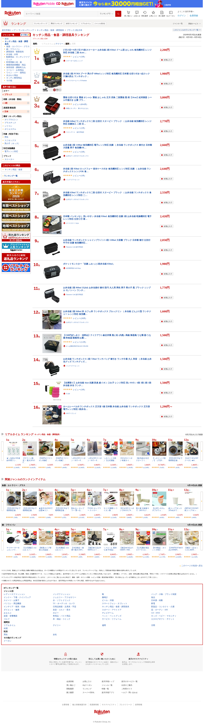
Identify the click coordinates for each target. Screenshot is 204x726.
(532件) (64, 557)
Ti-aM (68, 393)
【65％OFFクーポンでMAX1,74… (127, 509)
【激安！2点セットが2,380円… (191, 549)
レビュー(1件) (79, 128)
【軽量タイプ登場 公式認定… (45, 549)
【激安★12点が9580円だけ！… (94, 549)
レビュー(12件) (79, 342)
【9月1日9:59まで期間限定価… (30, 509)
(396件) (113, 557)
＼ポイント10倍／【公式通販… (110, 459)
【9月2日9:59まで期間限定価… (175, 459)
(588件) (97, 557)
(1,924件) (195, 467)
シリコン (8, 126)
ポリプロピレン (11, 119)
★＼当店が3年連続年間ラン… (13, 459)
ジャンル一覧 (178, 23)
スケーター (9, 159)
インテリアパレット (73, 179)
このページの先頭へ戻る (192, 566)
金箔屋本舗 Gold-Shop (73, 268)
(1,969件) (49, 557)
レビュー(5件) (79, 57)
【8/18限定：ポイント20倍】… (159, 549)
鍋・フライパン (13, 49)
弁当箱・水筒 (12, 54)
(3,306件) (17, 467)
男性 (6, 137)
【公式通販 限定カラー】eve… (142, 549)
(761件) (161, 467)
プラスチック (10, 123)
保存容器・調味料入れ (16, 67)
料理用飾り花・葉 (14, 62)
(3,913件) (81, 517)
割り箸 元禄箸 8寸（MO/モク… (142, 509)
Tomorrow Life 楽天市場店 (74, 247)
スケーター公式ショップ (74, 61)
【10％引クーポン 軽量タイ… (126, 459)
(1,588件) (33, 557)
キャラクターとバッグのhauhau (76, 80)
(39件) (80, 557)
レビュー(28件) (79, 318)
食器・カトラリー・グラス (18, 46)
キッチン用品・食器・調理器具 (50, 30)
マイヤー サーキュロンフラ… (13, 549)
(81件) (178, 467)
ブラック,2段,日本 (74, 30)
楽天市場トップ (9, 30)
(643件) (161, 517)
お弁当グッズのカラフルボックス (77, 156)
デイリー (59, 44)
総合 (7, 39)
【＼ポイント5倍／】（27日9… (159, 459)
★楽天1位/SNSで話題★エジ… (46, 509)
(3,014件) (98, 517)
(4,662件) (33, 467)
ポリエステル (10, 129)
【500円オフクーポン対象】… (45, 459)
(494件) (64, 467)
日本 (6, 111)
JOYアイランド (71, 413)
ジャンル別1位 (99, 23)
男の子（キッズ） (12, 143)
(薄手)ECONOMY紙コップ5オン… (192, 509)
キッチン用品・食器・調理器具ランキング (61, 34)
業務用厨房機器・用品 (16, 65)
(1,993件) (130, 467)
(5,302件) (98, 467)
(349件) (194, 517)
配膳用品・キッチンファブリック (18, 58)
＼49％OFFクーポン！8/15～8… (78, 459)
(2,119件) (146, 557)
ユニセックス (10, 140)
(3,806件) (130, 557)
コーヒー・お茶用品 (15, 70)
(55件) (16, 557)
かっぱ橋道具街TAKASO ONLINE (77, 346)
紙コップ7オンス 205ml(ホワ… (175, 509)
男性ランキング (56, 23)
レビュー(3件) (79, 389)
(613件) (32, 517)
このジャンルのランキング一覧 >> (187, 30)
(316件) (145, 517)
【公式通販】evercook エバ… (29, 549)
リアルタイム (86, 23)
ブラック (8, 94)
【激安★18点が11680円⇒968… (126, 549)
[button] (137, 14)
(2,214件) (195, 557)
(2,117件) (162, 557)
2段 (5, 103)
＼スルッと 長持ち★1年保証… (110, 549)
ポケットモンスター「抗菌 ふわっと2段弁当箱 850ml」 (89, 264)
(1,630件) (114, 467)
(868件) (129, 517)
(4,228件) (146, 467)
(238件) (48, 517)
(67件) (64, 517)
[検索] (118, 14)
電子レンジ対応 (11, 151)
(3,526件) (114, 517)
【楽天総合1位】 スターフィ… (142, 459)
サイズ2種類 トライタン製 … (111, 509)
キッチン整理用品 (14, 78)
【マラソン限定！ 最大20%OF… (29, 460)
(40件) (178, 517)
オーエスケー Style (72, 223)
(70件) (16, 517)
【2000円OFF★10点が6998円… (175, 549)
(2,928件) (178, 557)
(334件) (48, 467)
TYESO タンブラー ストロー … (94, 509)
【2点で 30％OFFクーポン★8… (191, 459)
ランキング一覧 (11, 176)
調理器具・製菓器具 (15, 52)
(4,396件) (81, 467)
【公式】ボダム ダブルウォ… (158, 509)
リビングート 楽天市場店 (75, 132)
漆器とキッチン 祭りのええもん (77, 108)
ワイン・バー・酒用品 (16, 72)
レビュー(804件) (80, 104)
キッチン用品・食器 (13, 169)
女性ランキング (71, 23)
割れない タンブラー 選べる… (77, 509)
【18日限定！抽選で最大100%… (77, 549)
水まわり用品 (12, 75)
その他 (9, 80)
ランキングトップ (40, 23)
